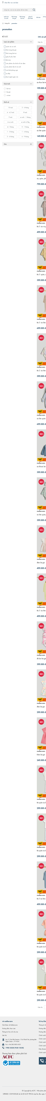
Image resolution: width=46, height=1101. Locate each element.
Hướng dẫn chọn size (8, 1028)
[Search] (34, 10)
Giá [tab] (5, 144)
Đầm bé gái (41, 754)
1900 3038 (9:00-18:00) (14, 1047)
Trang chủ (7, 23)
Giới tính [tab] (7, 83)
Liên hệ (4, 1035)
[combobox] (19, 10)
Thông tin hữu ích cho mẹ (10, 1032)
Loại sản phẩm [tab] (9, 41)
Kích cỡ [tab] (6, 102)
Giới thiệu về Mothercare (9, 1025)
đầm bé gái (41, 562)
